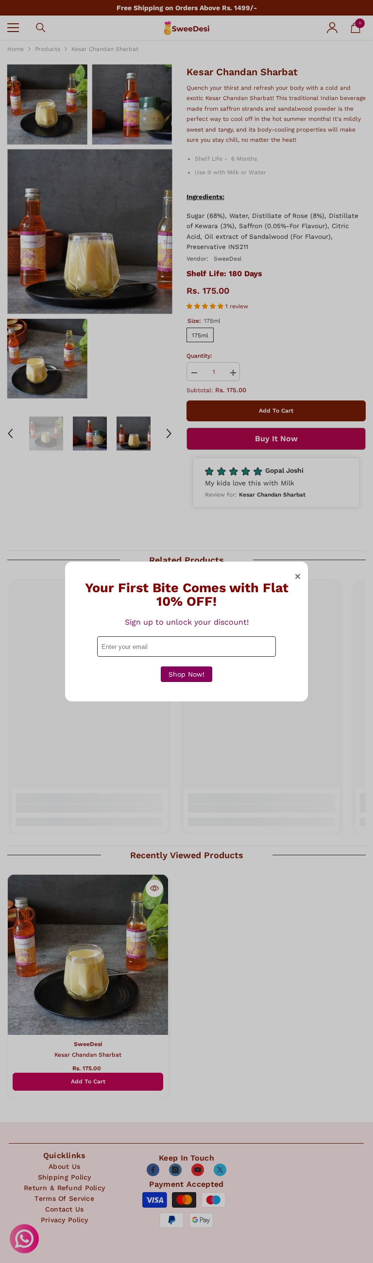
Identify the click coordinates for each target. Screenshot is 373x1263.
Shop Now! (186, 674)
